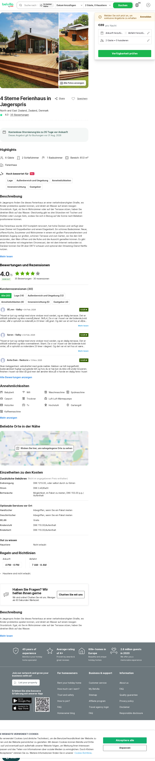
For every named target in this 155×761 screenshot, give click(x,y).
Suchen (122, 5)
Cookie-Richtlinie (83, 753)
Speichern (82, 98)
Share (62, 98)
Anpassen (124, 747)
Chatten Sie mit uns (71, 594)
